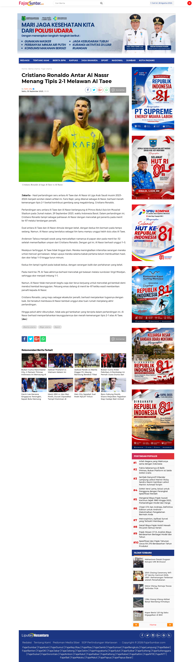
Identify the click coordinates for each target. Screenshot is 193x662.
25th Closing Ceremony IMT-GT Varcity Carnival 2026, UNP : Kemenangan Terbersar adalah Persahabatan (159, 576)
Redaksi (27, 642)
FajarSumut (57, 647)
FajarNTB (149, 654)
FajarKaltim (136, 654)
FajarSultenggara (161, 650)
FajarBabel (164, 647)
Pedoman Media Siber (66, 642)
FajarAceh (43, 647)
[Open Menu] (189, 3)
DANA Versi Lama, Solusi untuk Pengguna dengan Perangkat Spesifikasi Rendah (154, 491)
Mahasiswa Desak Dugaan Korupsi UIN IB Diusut (157, 560)
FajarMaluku (77, 657)
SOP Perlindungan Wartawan (99, 642)
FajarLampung (148, 647)
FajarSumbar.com (154, 642)
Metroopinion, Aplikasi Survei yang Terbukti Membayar (153, 520)
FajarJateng (68, 650)
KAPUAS (73, 60)
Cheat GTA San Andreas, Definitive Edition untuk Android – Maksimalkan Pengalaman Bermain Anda (156, 511)
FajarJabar (54, 650)
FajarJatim (82, 650)
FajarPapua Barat (122, 657)
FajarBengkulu (131, 647)
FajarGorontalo (49, 654)
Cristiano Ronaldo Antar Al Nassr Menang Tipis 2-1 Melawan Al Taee (67, 78)
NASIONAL (117, 60)
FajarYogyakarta (98, 650)
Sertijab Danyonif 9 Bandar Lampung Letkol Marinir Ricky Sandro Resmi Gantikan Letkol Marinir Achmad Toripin (154, 481)
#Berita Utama (29, 327)
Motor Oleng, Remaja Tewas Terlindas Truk (158, 587)
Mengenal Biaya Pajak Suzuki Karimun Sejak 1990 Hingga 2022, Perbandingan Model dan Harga (155, 500)
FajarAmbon (66, 654)
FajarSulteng (143, 650)
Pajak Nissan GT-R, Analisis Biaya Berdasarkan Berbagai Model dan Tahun (155, 534)
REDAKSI (25, 60)
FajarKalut (79, 654)
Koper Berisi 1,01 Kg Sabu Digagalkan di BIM (156, 613)
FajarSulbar (128, 650)
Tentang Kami (42, 642)
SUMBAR (130, 60)
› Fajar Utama (46, 69)
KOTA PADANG (147, 60)
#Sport (57, 327)
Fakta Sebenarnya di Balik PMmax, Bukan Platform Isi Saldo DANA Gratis (155, 470)
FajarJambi (100, 647)
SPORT (104, 60)
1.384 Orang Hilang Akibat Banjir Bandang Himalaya (157, 600)
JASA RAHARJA (89, 60)
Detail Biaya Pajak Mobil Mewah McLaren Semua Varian (155, 526)
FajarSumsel (114, 647)
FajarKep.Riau (72, 647)
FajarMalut (91, 657)
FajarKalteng (108, 654)
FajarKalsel (122, 654)
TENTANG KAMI (41, 60)
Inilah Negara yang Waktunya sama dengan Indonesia (153, 462)
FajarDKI (41, 650)
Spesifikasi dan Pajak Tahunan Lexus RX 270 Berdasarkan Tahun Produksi (155, 543)
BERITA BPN (59, 60)
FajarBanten (28, 650)
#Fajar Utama (45, 327)
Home (24, 69)
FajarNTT (161, 654)
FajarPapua (105, 657)
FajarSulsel (34, 654)
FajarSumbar (29, 647)
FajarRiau (87, 647)
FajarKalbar (93, 654)
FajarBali (64, 657)
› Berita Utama (33, 69)
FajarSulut (114, 650)
